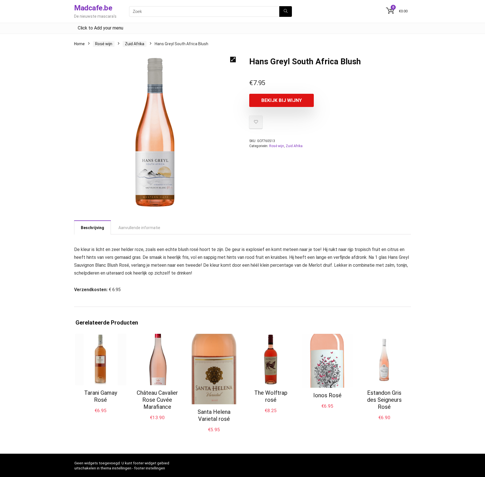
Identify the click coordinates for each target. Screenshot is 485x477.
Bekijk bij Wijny (281, 100)
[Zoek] (285, 11)
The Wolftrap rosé (270, 396)
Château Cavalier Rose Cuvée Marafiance (157, 399)
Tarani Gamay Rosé (100, 396)
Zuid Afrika (134, 44)
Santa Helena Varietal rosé (214, 415)
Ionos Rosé (327, 395)
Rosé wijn (103, 44)
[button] (233, 59)
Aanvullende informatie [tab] (139, 227)
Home (79, 44)
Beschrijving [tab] (92, 227)
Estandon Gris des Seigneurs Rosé (384, 399)
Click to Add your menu (100, 28)
